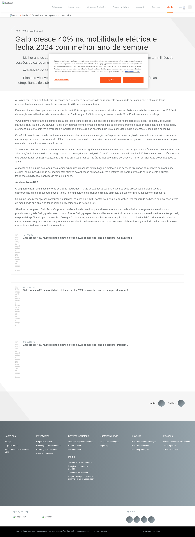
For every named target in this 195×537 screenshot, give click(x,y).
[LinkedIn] (129, 519)
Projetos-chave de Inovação (143, 442)
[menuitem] (57, 9)
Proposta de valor (44, 442)
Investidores (74, 7)
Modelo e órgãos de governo (80, 442)
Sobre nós (10, 436)
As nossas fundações (109, 442)
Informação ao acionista (46, 449)
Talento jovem (169, 445)
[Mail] (151, 519)
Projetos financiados (140, 445)
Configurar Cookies (99, 531)
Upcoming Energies (140, 449)
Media (170, 7)
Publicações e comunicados (48, 445)
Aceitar (133, 80)
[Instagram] (144, 519)
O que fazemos (11, 445)
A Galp (8, 442)
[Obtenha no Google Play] (25, 517)
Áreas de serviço (170, 449)
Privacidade (42, 531)
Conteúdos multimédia (78, 472)
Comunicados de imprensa (80, 462)
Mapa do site (29, 531)
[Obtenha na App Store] (54, 517)
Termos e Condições (57, 531)
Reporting (104, 445)
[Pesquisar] (190, 7)
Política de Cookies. (132, 71)
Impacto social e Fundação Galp (16, 450)
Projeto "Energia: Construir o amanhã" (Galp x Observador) (81, 477)
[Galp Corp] (7, 3)
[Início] (13, 15)
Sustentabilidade (121, 7)
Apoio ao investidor (44, 453)
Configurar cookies (61, 79)
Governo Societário (96, 7)
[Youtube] (137, 519)
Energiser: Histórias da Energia (78, 467)
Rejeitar (110, 80)
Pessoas (155, 7)
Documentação (74, 449)
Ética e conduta (75, 445)
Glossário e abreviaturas (78, 531)
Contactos (18, 531)
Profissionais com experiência (176, 442)
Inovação (140, 7)
